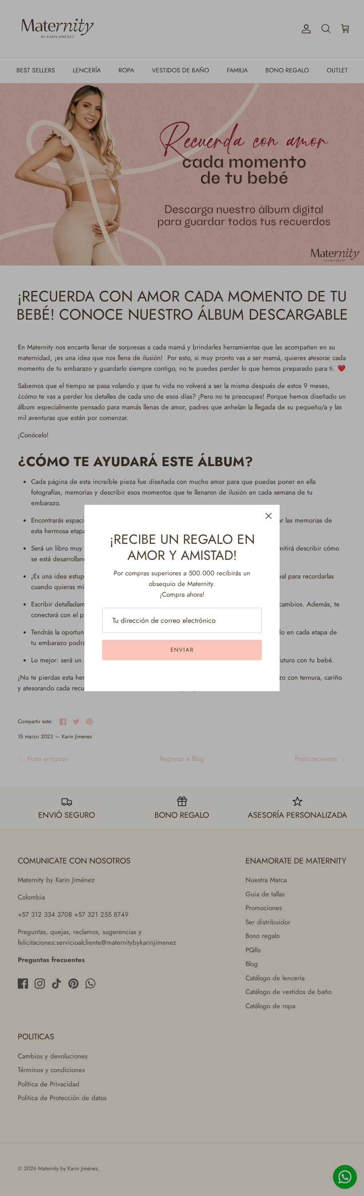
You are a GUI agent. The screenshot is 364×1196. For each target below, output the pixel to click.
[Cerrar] (268, 516)
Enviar (181, 650)
